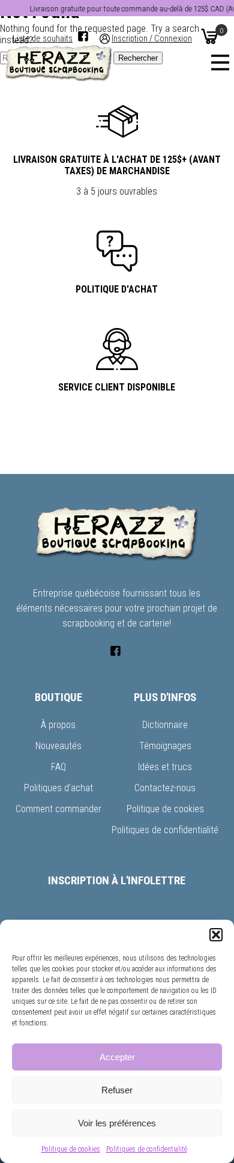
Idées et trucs (165, 767)
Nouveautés (58, 746)
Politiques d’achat (58, 788)
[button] (216, 935)
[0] (209, 36)
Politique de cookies (70, 1149)
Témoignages (165, 746)
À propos (58, 724)
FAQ (58, 767)
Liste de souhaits (43, 39)
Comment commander (58, 809)
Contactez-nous (165, 788)
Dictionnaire (165, 724)
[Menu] (220, 62)
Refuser (117, 1090)
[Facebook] (83, 36)
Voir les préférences (117, 1123)
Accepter (117, 1057)
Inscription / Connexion (152, 39)
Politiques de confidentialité (146, 1149)
